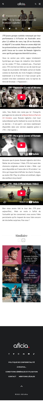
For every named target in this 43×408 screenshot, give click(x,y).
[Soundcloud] (23, 353)
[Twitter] (13, 353)
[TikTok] (33, 353)
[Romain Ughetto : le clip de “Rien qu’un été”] (12, 292)
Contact (12, 376)
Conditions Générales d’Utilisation (21, 372)
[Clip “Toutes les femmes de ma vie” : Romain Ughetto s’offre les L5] (31, 273)
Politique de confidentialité (21, 362)
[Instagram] (18, 353)
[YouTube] (28, 353)
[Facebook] (9, 353)
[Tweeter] (10, 28)
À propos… (21, 367)
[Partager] (3, 28)
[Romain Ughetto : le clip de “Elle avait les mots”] (31, 254)
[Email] (16, 28)
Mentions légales (27, 376)
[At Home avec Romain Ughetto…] (12, 254)
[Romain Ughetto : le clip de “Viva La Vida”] (12, 273)
